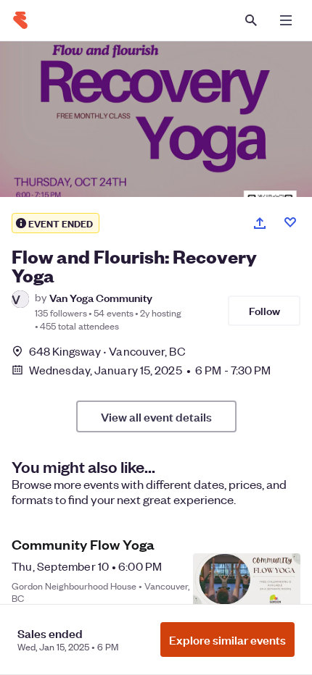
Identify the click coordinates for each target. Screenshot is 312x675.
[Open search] (251, 20)
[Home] (20, 20)
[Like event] (290, 222)
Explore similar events (227, 639)
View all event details (156, 416)
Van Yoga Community (100, 297)
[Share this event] (259, 223)
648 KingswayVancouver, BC (107, 351)
